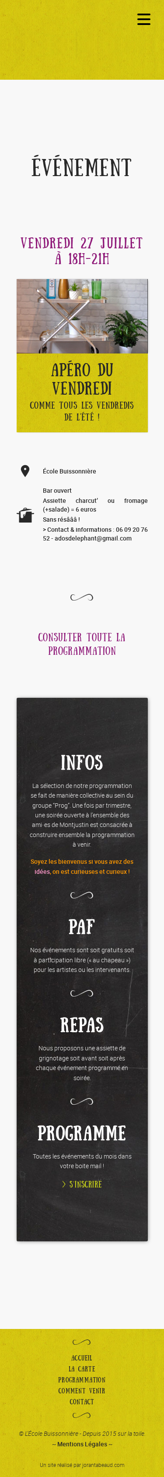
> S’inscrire (82, 1185)
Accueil (81, 1358)
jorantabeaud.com (103, 1464)
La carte (82, 1369)
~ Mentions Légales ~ (82, 1444)
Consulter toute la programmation (82, 644)
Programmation (82, 1380)
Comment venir (82, 1391)
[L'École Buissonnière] (82, 47)
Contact (82, 1402)
